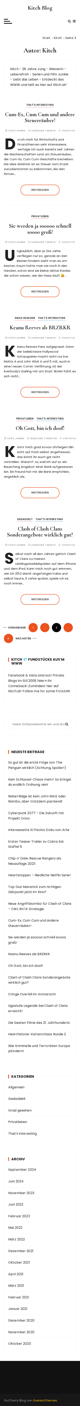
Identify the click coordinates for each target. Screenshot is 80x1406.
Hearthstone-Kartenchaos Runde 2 (37, 1034)
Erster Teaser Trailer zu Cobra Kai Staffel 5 (35, 844)
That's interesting (40, 105)
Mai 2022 (15, 1227)
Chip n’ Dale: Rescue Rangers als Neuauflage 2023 (34, 861)
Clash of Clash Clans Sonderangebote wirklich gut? (40, 531)
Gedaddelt (25, 519)
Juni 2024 (16, 1181)
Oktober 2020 (19, 1343)
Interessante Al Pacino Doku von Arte (38, 829)
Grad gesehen (25, 318)
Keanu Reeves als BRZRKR (40, 327)
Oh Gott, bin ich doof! (40, 428)
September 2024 (22, 1169)
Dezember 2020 (21, 1320)
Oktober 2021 (19, 1262)
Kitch (71, 131)
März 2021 (16, 1285)
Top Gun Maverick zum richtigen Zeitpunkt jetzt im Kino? (34, 889)
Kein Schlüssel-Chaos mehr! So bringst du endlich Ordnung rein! (40, 782)
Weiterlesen (40, 190)
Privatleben (40, 216)
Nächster (23, 638)
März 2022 (16, 1239)
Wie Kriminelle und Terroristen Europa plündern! (39, 1048)
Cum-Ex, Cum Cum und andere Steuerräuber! (40, 117)
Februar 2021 (18, 1297)
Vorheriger (17, 628)
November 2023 (21, 1193)
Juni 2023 (15, 1204)
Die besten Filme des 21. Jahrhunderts (39, 1022)
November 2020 (21, 1332)
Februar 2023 (19, 1216)
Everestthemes (45, 1400)
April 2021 (16, 1274)
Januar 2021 (17, 1308)
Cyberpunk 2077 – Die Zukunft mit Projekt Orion (36, 816)
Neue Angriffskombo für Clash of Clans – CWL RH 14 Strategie (40, 906)
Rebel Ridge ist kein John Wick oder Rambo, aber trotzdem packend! (37, 799)
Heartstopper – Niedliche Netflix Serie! (39, 875)
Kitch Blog (40, 7)
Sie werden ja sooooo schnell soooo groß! (40, 229)
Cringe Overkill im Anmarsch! (32, 994)
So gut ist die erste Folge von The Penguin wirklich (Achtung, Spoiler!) (37, 765)
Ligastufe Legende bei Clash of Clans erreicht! (38, 1008)
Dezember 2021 (20, 1251)
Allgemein (16, 1087)
